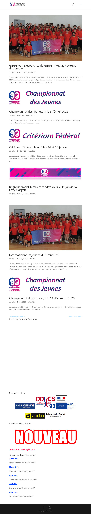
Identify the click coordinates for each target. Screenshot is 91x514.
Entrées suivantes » (75, 317)
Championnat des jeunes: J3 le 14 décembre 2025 (42, 298)
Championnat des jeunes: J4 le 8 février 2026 (38, 111)
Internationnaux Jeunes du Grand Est (33, 255)
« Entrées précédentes (17, 317)
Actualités (31, 72)
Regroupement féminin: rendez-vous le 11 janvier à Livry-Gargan (43, 188)
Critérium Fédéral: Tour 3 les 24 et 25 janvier (38, 147)
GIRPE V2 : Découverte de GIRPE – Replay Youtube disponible (42, 66)
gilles (13, 72)
